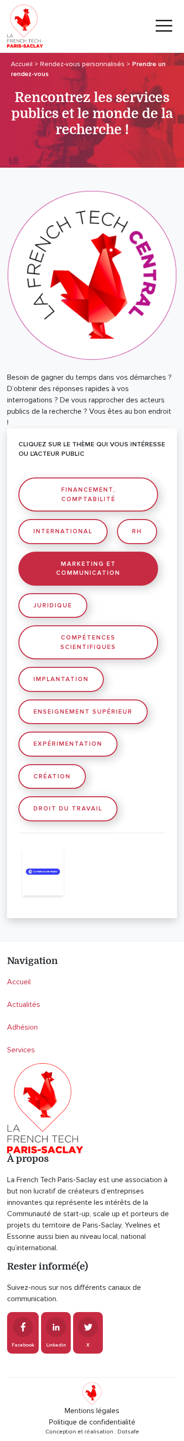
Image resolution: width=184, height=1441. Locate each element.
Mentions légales (92, 1410)
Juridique (52, 605)
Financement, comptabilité (88, 494)
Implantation (61, 679)
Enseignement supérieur (83, 712)
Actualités (23, 1004)
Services (21, 1050)
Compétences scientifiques (88, 642)
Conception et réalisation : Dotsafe (92, 1431)
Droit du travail (67, 808)
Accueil (19, 982)
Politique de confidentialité (92, 1422)
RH (137, 531)
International (62, 531)
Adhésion (22, 1027)
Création (52, 776)
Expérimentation (67, 744)
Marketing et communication (88, 568)
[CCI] (43, 871)
